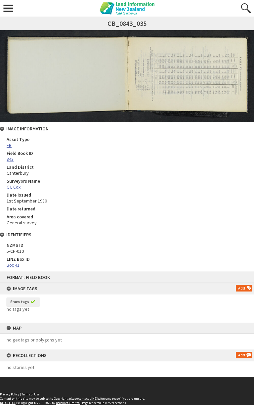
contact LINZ (87, 398)
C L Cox (14, 187)
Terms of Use (30, 394)
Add (241, 288)
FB (9, 145)
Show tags (19, 301)
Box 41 (13, 265)
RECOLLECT (8, 403)
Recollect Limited (68, 403)
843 (10, 159)
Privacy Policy (9, 394)
